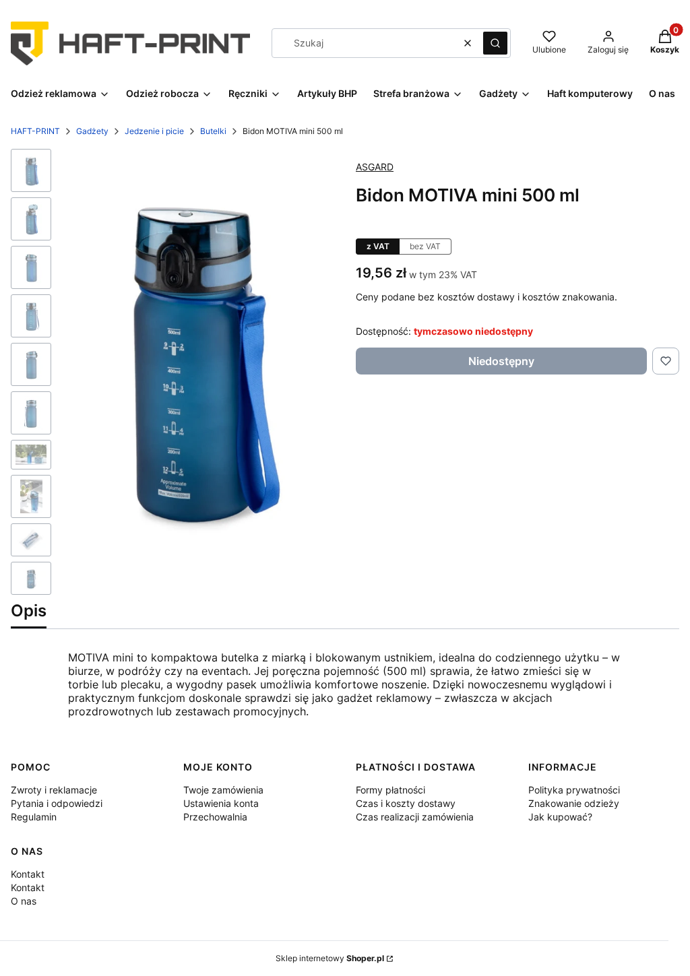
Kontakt (27, 874)
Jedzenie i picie (154, 131)
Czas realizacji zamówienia (415, 816)
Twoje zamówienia (223, 789)
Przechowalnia (215, 816)
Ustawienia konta (221, 803)
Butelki (213, 131)
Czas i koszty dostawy (406, 803)
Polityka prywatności (574, 789)
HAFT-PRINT (35, 131)
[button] (495, 43)
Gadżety (92, 131)
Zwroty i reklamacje (54, 789)
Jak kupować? (560, 816)
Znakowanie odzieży (573, 803)
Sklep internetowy (330, 958)
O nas (23, 901)
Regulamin (34, 816)
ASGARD (375, 166)
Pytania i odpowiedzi (56, 803)
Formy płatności (390, 789)
